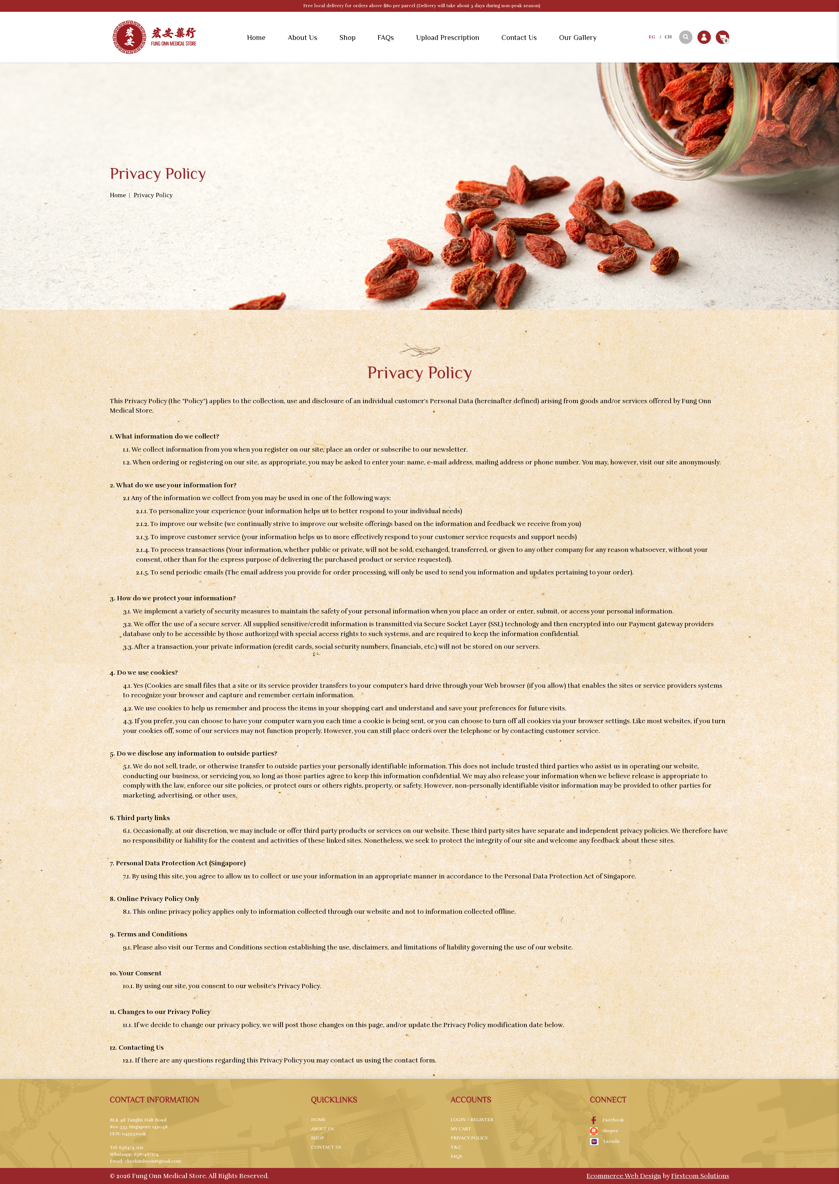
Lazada (611, 1141)
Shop (317, 1138)
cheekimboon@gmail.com (153, 1161)
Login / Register (472, 1119)
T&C (456, 1147)
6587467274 (146, 1154)
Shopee (610, 1131)
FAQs (456, 1156)
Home (118, 194)
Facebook (613, 1120)
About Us (322, 1129)
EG (652, 37)
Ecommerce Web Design (624, 1176)
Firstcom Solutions (700, 1176)
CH (668, 37)
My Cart (461, 1129)
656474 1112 (131, 1147)
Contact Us (326, 1147)
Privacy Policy (153, 194)
